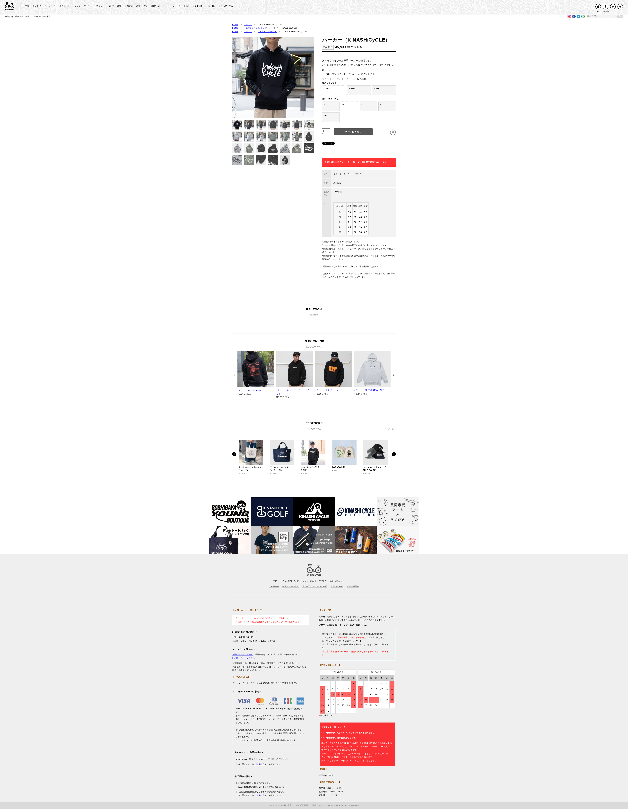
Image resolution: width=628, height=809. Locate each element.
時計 (138, 6)
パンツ (111, 6)
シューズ (177, 6)
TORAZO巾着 (338, 467)
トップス (25, 6)
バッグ (166, 6)
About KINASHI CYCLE (314, 581)
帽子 (146, 6)
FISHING (211, 6)
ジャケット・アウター (94, 6)
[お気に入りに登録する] (393, 132)
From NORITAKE (291, 581)
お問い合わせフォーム (242, 654)
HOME (235, 25)
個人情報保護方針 (290, 586)
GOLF (187, 6)
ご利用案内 (274, 586)
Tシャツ (77, 6)
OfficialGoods (336, 581)
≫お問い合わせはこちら (243, 658)
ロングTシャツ (39, 6)
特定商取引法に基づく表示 (314, 586)
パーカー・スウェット (59, 6)
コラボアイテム (226, 6)
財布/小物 (155, 6)
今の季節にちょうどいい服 (255, 28)
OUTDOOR (198, 6)
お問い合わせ (337, 586)
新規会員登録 (353, 586)
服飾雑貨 (129, 6)
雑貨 (119, 6)
